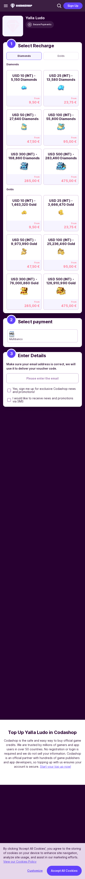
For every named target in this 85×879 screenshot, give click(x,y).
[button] (59, 5)
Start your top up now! (55, 766)
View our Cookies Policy (20, 861)
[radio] (24, 56)
